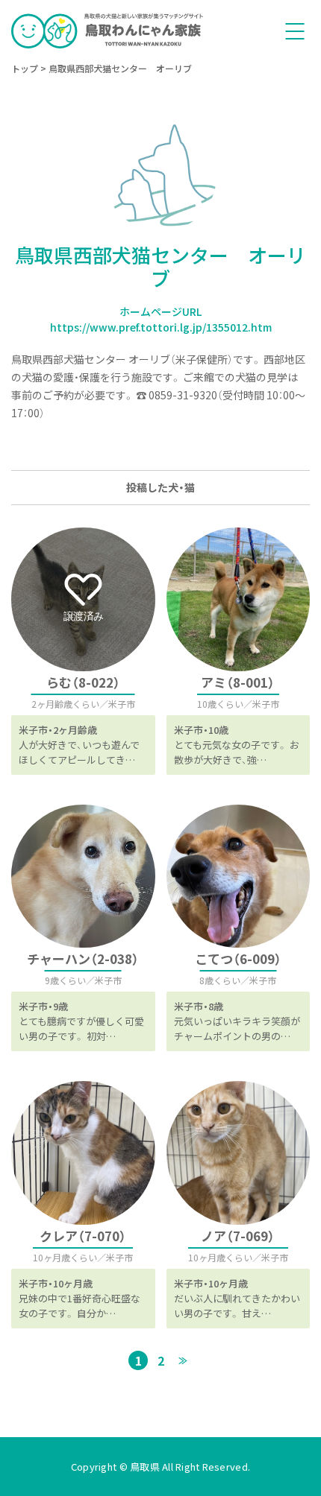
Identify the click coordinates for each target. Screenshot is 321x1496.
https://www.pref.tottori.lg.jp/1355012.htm (161, 327)
